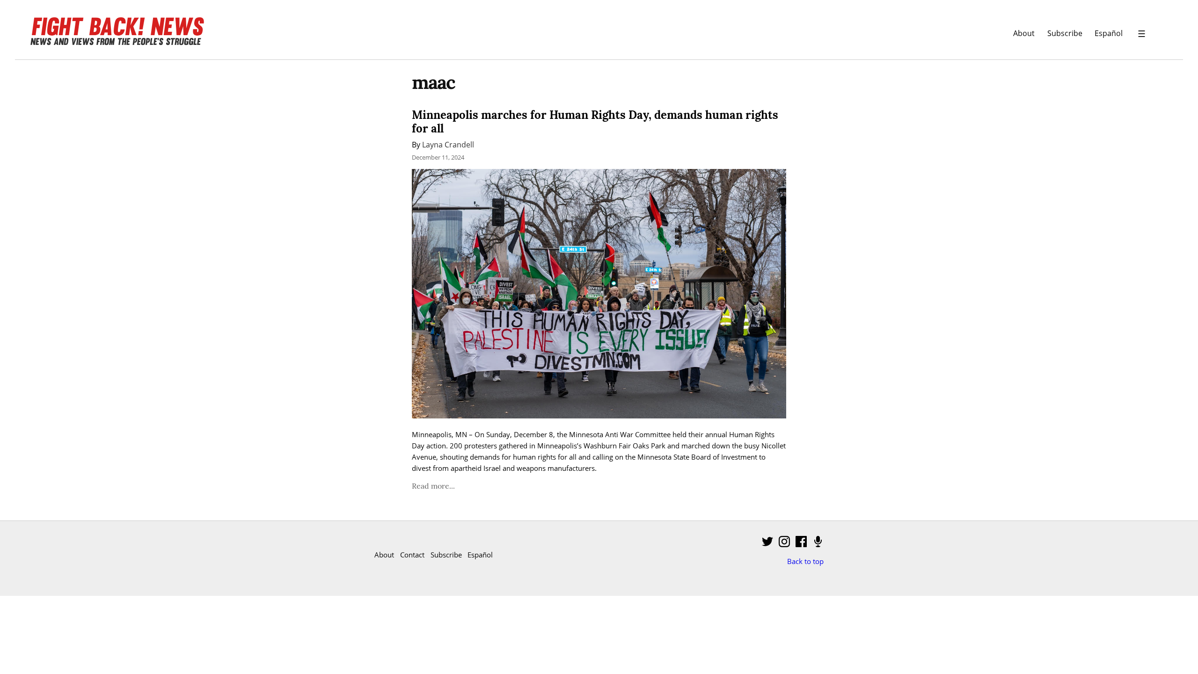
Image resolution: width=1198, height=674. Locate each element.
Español (1109, 33)
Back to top (805, 561)
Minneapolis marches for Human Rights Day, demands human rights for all (595, 122)
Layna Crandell (448, 144)
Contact (412, 554)
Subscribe (1064, 33)
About (1024, 33)
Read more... (433, 486)
